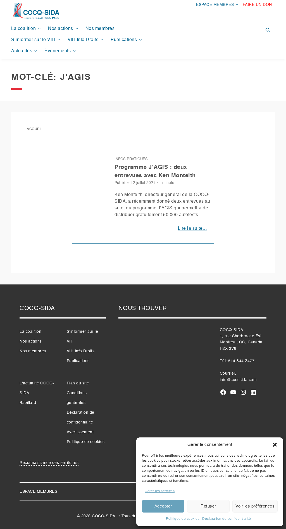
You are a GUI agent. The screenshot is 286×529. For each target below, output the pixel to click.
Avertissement (80, 432)
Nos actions (60, 29)
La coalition (23, 29)
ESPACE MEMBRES (215, 5)
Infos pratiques (131, 159)
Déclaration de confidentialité (226, 519)
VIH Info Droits (83, 40)
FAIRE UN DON (257, 5)
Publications (124, 40)
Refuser (208, 506)
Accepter (163, 506)
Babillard (28, 403)
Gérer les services (160, 491)
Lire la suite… (192, 228)
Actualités (21, 51)
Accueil (35, 129)
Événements (57, 51)
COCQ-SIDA (103, 516)
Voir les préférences (255, 506)
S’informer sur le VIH (33, 40)
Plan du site (78, 383)
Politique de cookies (182, 519)
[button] (275, 444)
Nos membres (100, 29)
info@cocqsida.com (238, 380)
